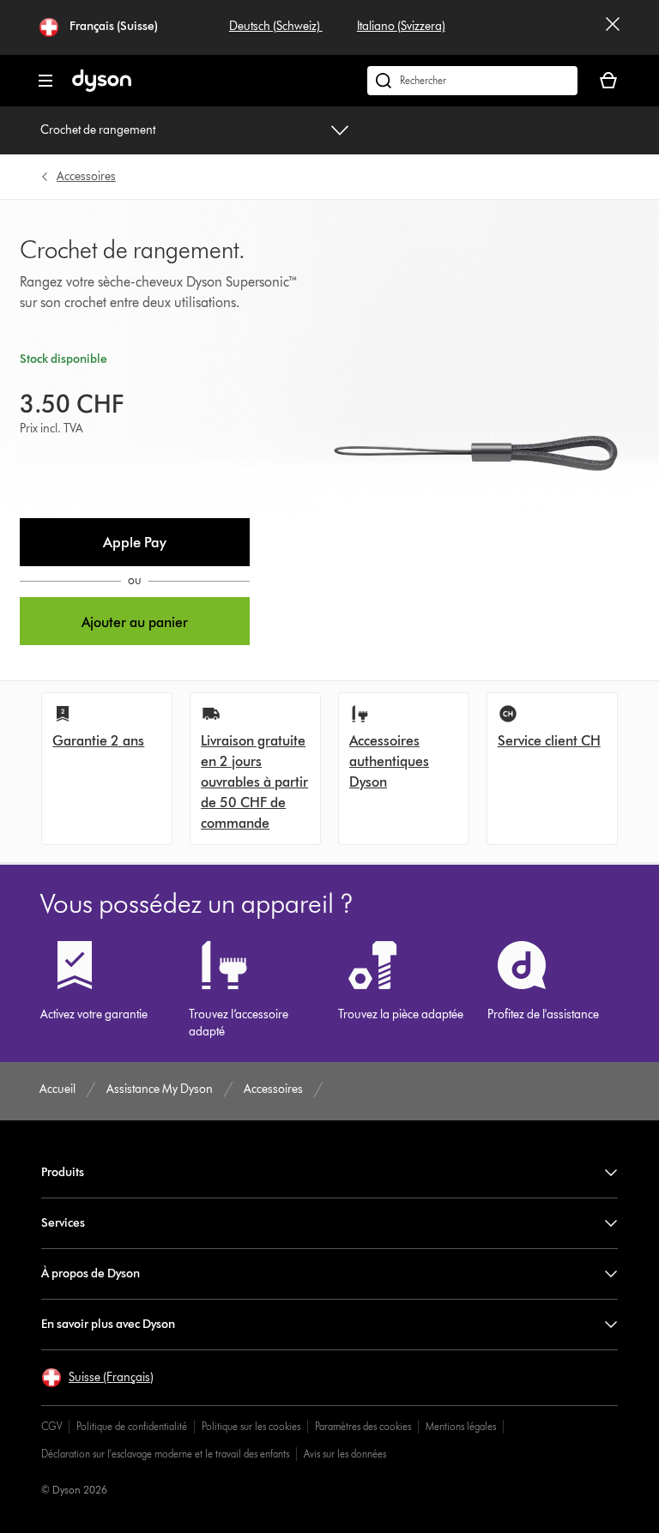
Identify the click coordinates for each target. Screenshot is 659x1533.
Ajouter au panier (135, 622)
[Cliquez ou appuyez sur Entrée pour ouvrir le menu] (45, 80)
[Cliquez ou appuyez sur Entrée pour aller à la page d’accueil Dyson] (101, 88)
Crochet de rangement (97, 130)
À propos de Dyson (90, 1273)
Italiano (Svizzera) (401, 26)
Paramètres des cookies (363, 1426)
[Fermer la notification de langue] (613, 27)
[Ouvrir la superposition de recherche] (472, 80)
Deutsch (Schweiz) (276, 26)
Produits (62, 1172)
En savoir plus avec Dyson (108, 1324)
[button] (135, 542)
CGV (51, 1426)
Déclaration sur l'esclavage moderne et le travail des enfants (165, 1453)
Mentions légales (461, 1426)
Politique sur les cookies (251, 1426)
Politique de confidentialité (131, 1426)
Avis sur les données (345, 1453)
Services (63, 1223)
